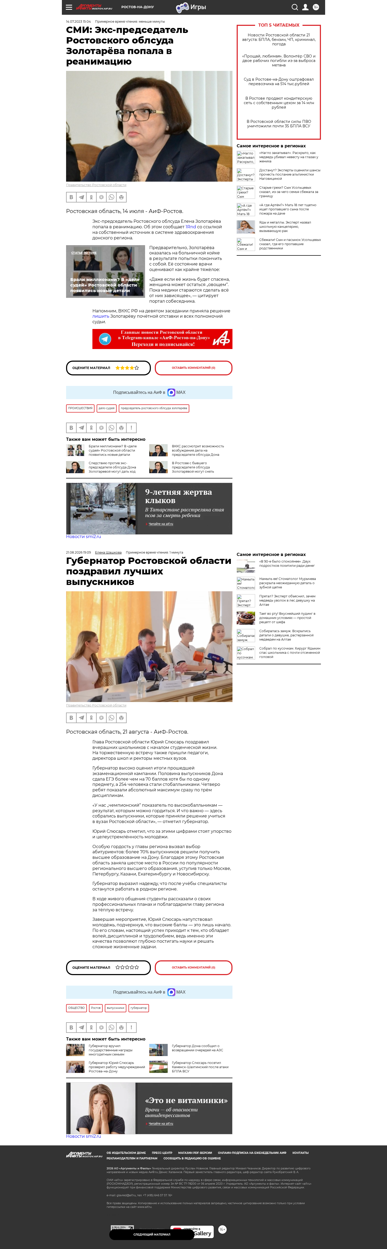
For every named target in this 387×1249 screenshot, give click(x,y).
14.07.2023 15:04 (78, 21)
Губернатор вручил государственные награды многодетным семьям (110, 1050)
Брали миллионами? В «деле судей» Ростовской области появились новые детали (113, 450)
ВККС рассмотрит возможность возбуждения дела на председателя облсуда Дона (198, 450)
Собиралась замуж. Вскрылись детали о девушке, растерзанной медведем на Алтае (286, 635)
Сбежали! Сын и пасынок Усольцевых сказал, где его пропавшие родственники (290, 244)
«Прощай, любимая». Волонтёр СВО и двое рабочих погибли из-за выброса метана (279, 60)
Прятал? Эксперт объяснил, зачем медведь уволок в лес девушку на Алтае (287, 600)
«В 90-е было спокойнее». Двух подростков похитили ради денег (287, 563)
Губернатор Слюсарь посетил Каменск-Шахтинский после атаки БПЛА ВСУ (200, 1067)
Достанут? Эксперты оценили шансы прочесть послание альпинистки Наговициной (289, 174)
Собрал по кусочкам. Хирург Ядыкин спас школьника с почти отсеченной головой (289, 652)
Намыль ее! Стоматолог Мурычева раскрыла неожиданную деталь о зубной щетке (287, 583)
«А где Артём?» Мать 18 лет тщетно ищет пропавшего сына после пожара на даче (287, 209)
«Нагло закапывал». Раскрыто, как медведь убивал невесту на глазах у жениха (288, 157)
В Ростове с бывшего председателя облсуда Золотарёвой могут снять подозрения (181, 469)
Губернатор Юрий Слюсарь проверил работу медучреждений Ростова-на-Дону (117, 1067)
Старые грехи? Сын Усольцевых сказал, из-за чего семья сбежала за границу (288, 192)
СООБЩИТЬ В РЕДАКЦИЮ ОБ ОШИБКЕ (192, 1158)
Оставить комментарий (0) (193, 368)
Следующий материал (151, 1234)
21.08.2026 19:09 (78, 552)
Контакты (300, 1153)
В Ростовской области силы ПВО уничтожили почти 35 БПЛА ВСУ (279, 123)
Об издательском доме (126, 1153)
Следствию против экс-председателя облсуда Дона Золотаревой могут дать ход (112, 467)
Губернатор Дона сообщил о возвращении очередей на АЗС (197, 1048)
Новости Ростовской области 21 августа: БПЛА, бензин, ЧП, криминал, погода (279, 39)
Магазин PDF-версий (195, 1153)
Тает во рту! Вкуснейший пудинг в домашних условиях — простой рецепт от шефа (287, 618)
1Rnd (191, 226)
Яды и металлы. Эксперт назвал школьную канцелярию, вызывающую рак (285, 226)
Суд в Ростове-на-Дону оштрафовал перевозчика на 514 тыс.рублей (279, 81)
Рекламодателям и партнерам (132, 1158)
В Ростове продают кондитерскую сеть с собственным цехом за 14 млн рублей (279, 103)
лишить (100, 316)
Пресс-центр (162, 1153)
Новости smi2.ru (83, 536)
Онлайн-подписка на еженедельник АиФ (252, 1153)
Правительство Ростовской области (96, 185)
